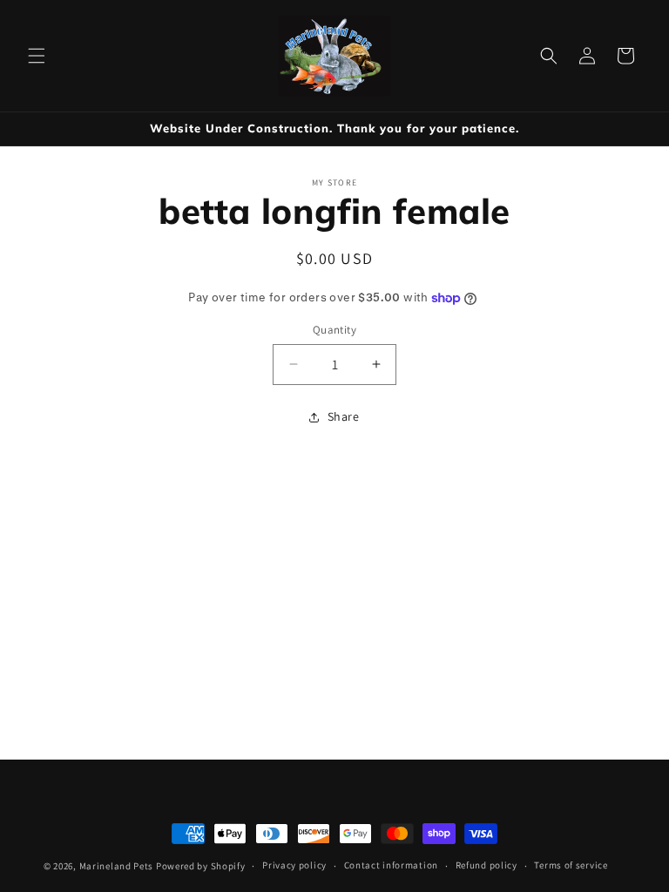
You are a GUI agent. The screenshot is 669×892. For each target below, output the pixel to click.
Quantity (334, 329)
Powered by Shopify (201, 866)
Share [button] (344, 416)
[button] (36, 56)
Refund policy (486, 865)
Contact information (391, 865)
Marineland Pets (116, 866)
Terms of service (570, 865)
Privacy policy (294, 865)
